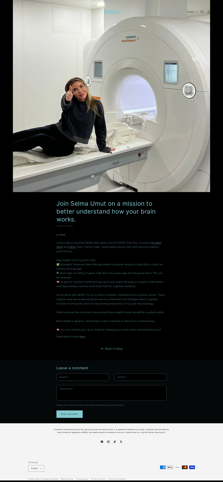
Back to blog (113, 348)
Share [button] (62, 234)
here (82, 336)
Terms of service (98, 479)
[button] (6, 11)
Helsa (37, 479)
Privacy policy (82, 479)
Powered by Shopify (49, 479)
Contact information (117, 479)
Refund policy (67, 479)
